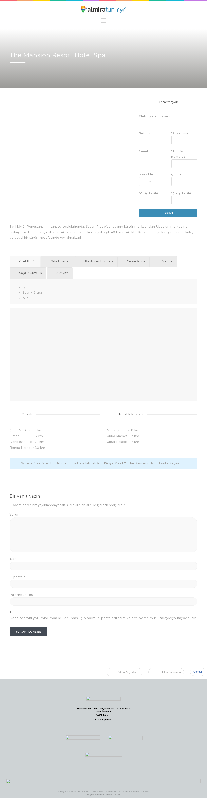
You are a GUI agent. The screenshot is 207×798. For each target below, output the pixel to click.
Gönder (197, 671)
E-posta (17, 577)
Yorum (16, 514)
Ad (13, 559)
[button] (75, 727)
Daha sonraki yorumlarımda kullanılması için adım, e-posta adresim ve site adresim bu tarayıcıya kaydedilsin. (103, 618)
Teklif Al (168, 212)
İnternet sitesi (22, 595)
